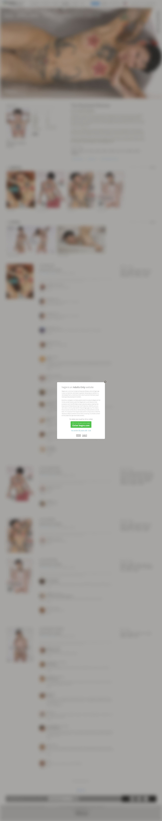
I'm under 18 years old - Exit (81, 430)
